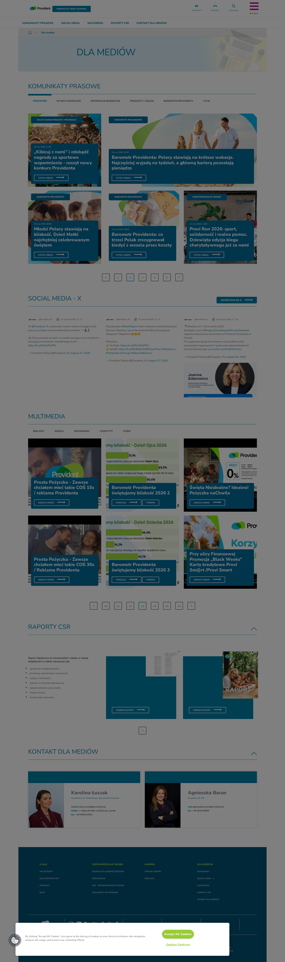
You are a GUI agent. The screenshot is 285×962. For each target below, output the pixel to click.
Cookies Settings (178, 944)
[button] (15, 940)
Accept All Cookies (178, 934)
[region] (122, 939)
